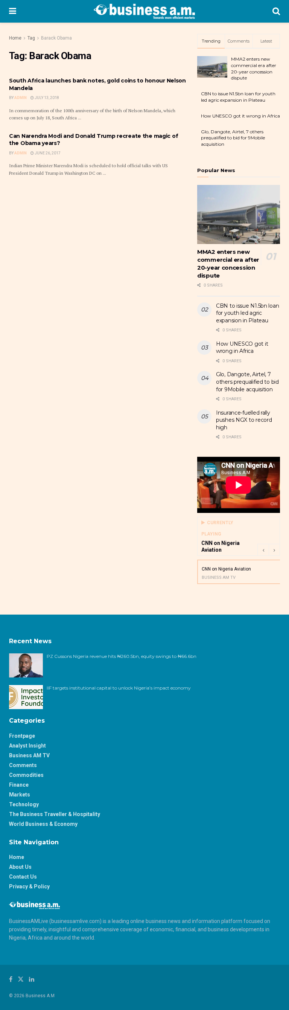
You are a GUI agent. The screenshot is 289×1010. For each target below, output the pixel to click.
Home (15, 38)
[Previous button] (263, 550)
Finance (19, 785)
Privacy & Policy (29, 886)
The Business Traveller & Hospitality (54, 814)
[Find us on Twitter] (21, 979)
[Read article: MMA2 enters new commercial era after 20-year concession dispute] (238, 214)
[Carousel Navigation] (268, 550)
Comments (23, 765)
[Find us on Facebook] (10, 979)
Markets (19, 795)
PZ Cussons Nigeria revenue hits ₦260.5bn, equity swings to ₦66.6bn (121, 656)
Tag (31, 38)
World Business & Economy (43, 824)
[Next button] (274, 550)
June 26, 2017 (47, 153)
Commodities (26, 775)
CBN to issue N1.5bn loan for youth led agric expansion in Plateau (238, 97)
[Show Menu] (12, 11)
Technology (24, 804)
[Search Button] (276, 11)
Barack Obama (56, 38)
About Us (20, 867)
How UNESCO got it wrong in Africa (240, 116)
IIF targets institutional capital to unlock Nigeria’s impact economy (119, 688)
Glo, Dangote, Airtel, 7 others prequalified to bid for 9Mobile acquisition (233, 138)
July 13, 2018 (46, 98)
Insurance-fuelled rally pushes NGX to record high (244, 420)
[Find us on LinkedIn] (31, 979)
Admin (20, 98)
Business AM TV (29, 755)
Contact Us (23, 877)
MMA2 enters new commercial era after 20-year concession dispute (253, 68)
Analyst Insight (27, 746)
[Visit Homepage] (144, 11)
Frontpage (22, 736)
